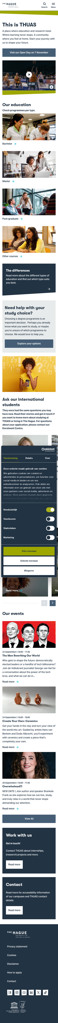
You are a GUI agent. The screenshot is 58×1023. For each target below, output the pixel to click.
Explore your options (29, 343)
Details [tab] (29, 458)
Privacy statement (17, 946)
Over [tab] (47, 458)
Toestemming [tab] (10, 458)
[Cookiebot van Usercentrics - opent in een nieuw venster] (42, 450)
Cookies (11, 955)
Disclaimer (13, 964)
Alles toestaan (29, 551)
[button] (29, 75)
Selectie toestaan (29, 560)
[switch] (50, 519)
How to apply (14, 972)
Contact (11, 981)
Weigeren (29, 570)
